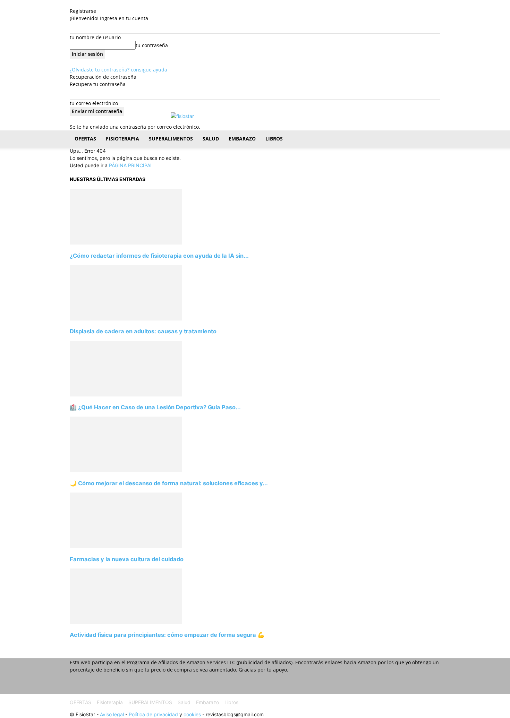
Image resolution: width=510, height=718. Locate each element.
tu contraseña (152, 45)
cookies (192, 714)
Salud (211, 138)
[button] (432, 139)
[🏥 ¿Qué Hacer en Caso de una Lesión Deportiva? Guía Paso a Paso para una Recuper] (126, 395)
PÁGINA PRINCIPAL (131, 165)
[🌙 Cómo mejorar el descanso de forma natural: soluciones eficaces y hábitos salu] (126, 470)
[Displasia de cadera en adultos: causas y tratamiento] (126, 319)
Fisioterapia (122, 138)
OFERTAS (85, 138)
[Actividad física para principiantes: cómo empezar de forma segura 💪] (126, 622)
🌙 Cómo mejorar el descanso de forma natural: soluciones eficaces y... (169, 483)
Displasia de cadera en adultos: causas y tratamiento (143, 331)
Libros (274, 138)
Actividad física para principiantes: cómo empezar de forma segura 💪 (167, 634)
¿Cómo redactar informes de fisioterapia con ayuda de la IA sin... (159, 255)
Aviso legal (112, 714)
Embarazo (242, 138)
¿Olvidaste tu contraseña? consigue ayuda (118, 69)
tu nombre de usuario (95, 37)
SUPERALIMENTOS (171, 138)
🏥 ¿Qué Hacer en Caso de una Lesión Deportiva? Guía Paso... (155, 407)
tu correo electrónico (94, 103)
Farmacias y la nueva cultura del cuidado (127, 559)
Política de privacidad (153, 714)
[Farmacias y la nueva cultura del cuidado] (126, 546)
